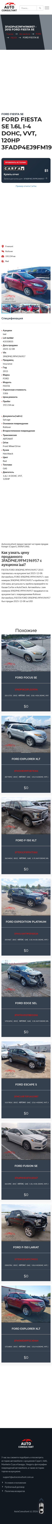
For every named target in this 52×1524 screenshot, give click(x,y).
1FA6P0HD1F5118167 (26, 1177)
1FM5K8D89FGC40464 (26, 1340)
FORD (38, 34)
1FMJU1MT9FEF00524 (26, 933)
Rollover (9, 251)
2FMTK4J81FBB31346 (26, 1015)
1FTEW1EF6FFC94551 (26, 1259)
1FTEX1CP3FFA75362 (26, 852)
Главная (9, 34)
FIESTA (14, 37)
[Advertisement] (26, 79)
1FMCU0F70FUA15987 (26, 1096)
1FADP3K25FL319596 (26, 689)
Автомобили (24, 34)
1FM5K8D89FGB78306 (26, 770)
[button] (48, 269)
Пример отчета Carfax (26, 186)
